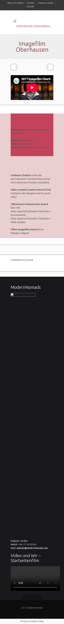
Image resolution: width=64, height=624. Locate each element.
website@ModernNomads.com (32, 548)
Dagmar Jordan (45, 3)
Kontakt (30, 6)
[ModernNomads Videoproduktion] (32, 26)
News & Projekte (15, 3)
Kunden (30, 3)
